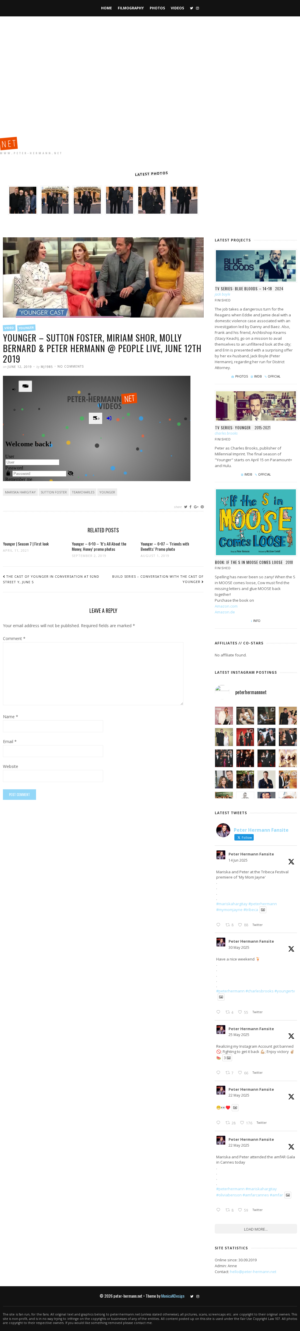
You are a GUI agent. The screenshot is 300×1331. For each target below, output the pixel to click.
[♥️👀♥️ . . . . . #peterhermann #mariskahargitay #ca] (245, 758)
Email (10, 742)
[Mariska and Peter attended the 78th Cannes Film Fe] (266, 737)
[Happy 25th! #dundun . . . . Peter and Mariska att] (288, 779)
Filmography (131, 8)
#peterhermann (262, 903)
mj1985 (47, 367)
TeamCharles (83, 492)
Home (106, 8)
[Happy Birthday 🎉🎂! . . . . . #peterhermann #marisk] (224, 779)
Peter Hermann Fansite (251, 854)
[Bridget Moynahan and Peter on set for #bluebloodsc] (245, 779)
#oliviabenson (229, 1195)
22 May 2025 (239, 1095)
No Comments (70, 366)
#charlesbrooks (260, 991)
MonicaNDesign (172, 1296)
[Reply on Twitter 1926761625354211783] (219, 1072)
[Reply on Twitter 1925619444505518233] (219, 1122)
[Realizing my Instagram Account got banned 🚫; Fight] (266, 715)
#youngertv (285, 991)
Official (274, 376)
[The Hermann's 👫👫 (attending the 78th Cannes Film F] (224, 758)
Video (9, 327)
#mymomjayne (229, 909)
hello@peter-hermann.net (253, 1271)
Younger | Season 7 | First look (26, 544)
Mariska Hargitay (20, 492)
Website (10, 766)
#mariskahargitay (232, 903)
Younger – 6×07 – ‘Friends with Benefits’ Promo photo (165, 546)
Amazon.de (225, 612)
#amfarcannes (256, 1195)
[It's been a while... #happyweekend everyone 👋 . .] (266, 779)
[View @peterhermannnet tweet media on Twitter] (263, 909)
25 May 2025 (239, 1034)
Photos (157, 8)
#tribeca (250, 909)
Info (256, 621)
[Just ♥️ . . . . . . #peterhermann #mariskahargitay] (288, 715)
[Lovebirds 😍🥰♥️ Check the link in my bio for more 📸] (245, 737)
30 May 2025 (239, 947)
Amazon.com (226, 606)
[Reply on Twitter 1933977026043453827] (219, 924)
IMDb (258, 376)
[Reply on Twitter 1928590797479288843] (219, 1012)
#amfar (276, 1195)
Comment (14, 639)
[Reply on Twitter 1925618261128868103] (219, 1210)
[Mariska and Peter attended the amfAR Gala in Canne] (224, 737)
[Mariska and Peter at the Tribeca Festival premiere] (224, 715)
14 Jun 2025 (238, 860)
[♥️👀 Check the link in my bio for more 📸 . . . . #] (288, 737)
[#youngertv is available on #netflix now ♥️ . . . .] (288, 758)
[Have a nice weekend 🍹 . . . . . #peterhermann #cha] (245, 715)
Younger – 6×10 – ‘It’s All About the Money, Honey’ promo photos (99, 546)
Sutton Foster (54, 492)
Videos (177, 8)
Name (10, 717)
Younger (26, 327)
